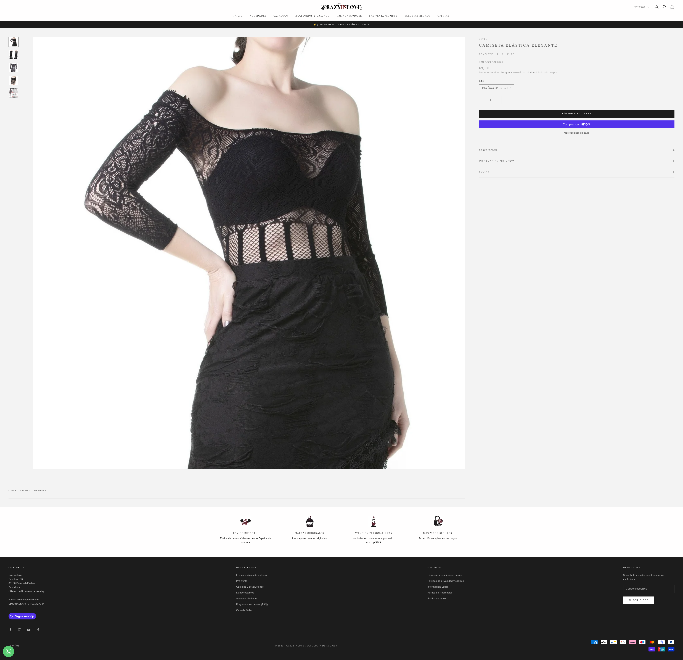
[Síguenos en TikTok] (38, 630)
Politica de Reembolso (439, 592)
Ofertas (443, 16)
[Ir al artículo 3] (13, 67)
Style (483, 39)
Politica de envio (436, 598)
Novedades (258, 16)
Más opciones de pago (576, 132)
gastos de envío (513, 72)
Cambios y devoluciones (250, 586)
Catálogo (281, 16)
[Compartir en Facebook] (497, 54)
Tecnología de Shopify (321, 646)
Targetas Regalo (417, 16)
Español (640, 7)
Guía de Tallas (244, 610)
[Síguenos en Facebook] (10, 630)
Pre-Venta (241, 580)
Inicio (238, 16)
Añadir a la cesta (577, 113)
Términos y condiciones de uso (444, 575)
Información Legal (437, 586)
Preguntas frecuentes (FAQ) (252, 604)
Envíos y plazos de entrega (251, 575)
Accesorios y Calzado (312, 16)
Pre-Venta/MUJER (349, 16)
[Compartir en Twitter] (502, 54)
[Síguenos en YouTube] (29, 630)
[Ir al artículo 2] (13, 55)
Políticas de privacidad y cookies (445, 580)
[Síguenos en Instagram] (19, 630)
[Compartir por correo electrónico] (512, 54)
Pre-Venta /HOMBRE (383, 16)
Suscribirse (638, 600)
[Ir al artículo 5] (13, 93)
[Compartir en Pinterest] (507, 54)
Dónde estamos (245, 592)
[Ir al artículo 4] (13, 80)
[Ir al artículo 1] (13, 42)
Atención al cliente (246, 598)
